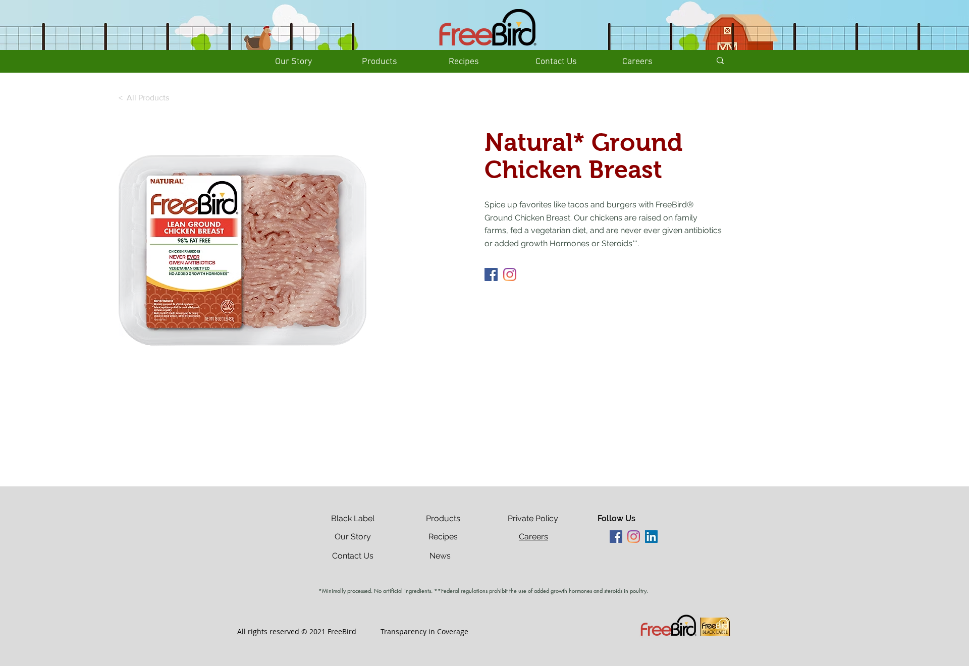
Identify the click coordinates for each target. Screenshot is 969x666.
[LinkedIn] (651, 536)
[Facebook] (491, 274)
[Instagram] (509, 274)
